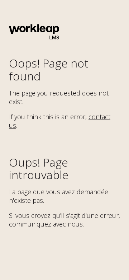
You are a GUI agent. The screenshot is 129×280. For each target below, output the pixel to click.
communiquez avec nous (46, 224)
